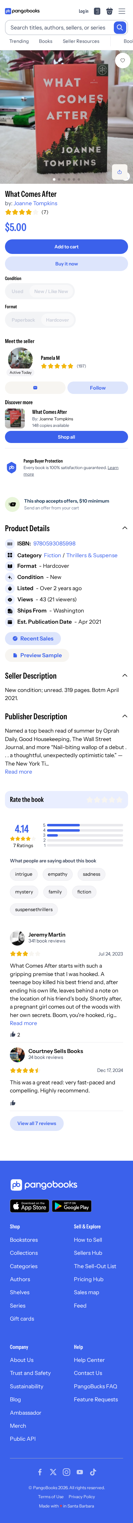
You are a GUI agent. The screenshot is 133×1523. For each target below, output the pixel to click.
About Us (21, 1360)
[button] (66, 529)
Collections (24, 1253)
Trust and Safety (30, 1373)
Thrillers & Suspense (92, 555)
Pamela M (50, 358)
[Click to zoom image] (66, 117)
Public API (23, 1438)
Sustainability (26, 1386)
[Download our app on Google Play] (72, 1206)
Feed (80, 1305)
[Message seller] (35, 388)
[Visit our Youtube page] (80, 1472)
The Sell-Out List (95, 1266)
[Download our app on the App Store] (29, 1206)
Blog (15, 1399)
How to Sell (88, 1239)
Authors (20, 1279)
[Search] (120, 27)
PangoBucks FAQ (95, 1386)
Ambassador (25, 1412)
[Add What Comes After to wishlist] (123, 60)
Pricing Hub (89, 1279)
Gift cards (22, 1318)
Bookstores (24, 1239)
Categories (23, 1266)
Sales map (86, 1292)
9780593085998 (54, 543)
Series (17, 1305)
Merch (18, 1425)
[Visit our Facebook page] (40, 1472)
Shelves (19, 1292)
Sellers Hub (88, 1253)
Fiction (52, 555)
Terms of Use (51, 1496)
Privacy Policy (82, 1496)
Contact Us (88, 1373)
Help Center (89, 1360)
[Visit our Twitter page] (53, 1472)
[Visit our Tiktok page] (93, 1472)
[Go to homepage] (22, 11)
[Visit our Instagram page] (66, 1472)
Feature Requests (96, 1399)
